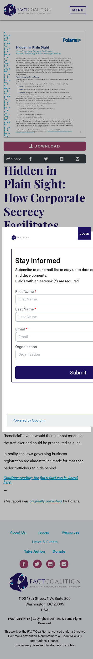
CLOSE (84, 233)
